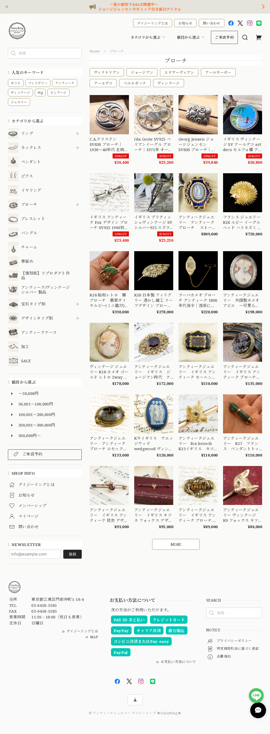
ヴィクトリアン (107, 72)
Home (95, 51)
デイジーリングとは (152, 23)
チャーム (29, 247)
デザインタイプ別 (37, 318)
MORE (176, 544)
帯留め (27, 261)
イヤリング (31, 190)
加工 (25, 346)
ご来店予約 (224, 37)
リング (27, 133)
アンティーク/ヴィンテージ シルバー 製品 (45, 290)
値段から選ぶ (188, 37)
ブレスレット (33, 218)
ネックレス (31, 147)
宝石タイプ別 (35, 304)
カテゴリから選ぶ (146, 37)
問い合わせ (211, 23)
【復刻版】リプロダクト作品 (45, 275)
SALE (26, 361)
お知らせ (185, 23)
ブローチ (29, 204)
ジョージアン (142, 72)
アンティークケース (39, 332)
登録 (72, 554)
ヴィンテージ (168, 83)
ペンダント (31, 162)
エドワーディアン (179, 72)
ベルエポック (135, 83)
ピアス (27, 176)
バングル (29, 233)
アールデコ (103, 83)
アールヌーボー (218, 72)
